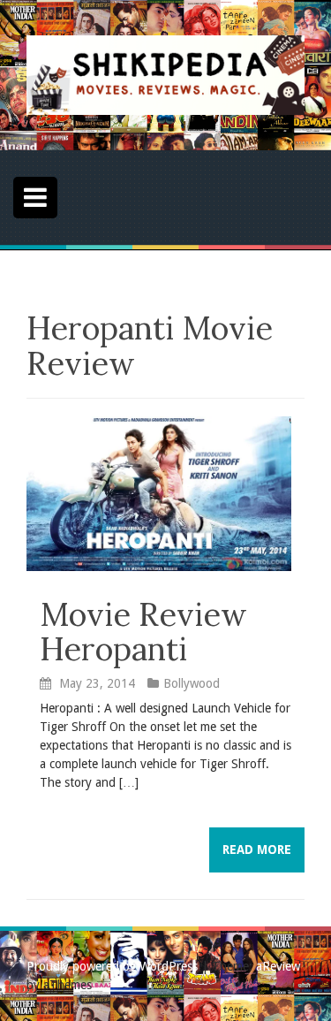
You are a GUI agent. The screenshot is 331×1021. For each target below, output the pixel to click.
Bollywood (191, 683)
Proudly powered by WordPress (112, 966)
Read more (256, 849)
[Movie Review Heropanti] (158, 492)
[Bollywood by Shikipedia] (165, 74)
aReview (278, 966)
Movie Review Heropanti (143, 632)
